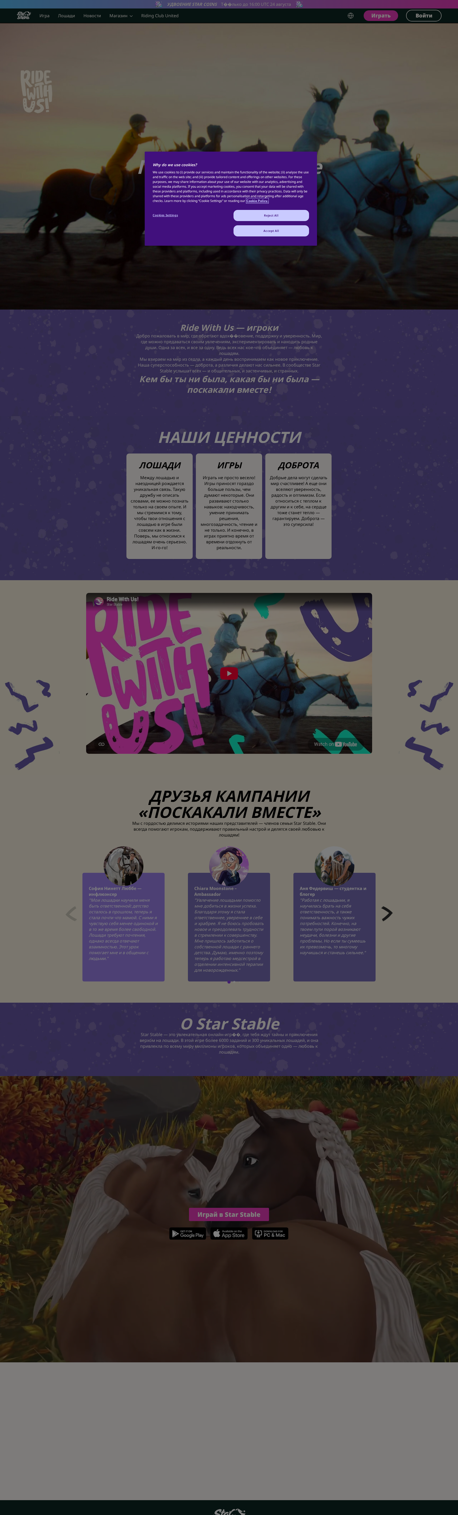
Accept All (271, 231)
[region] (231, 199)
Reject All (271, 215)
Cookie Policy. (257, 201)
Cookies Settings (165, 215)
